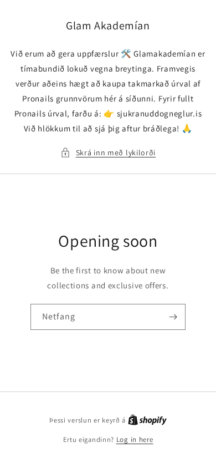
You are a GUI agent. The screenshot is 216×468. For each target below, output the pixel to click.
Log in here (134, 439)
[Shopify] (147, 420)
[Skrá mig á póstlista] (173, 317)
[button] (108, 153)
